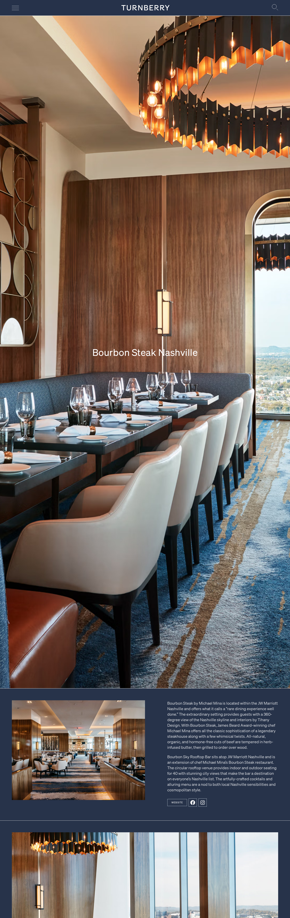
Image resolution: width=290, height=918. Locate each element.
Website (177, 802)
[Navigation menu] (15, 8)
